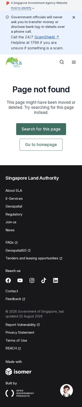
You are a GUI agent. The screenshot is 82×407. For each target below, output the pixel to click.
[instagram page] (32, 280)
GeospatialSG (16, 250)
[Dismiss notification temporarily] (73, 17)
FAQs (9, 242)
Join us (10, 222)
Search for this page (41, 129)
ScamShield (44, 37)
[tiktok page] (43, 280)
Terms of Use (16, 340)
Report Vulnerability (20, 324)
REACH (11, 348)
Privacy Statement (19, 332)
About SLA (13, 190)
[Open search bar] (61, 62)
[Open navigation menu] (73, 62)
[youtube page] (20, 280)
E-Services (14, 198)
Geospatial (13, 206)
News (10, 230)
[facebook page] (8, 280)
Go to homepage (41, 144)
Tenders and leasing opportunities (31, 258)
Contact (11, 291)
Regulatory (13, 214)
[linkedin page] (55, 280)
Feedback (13, 299)
